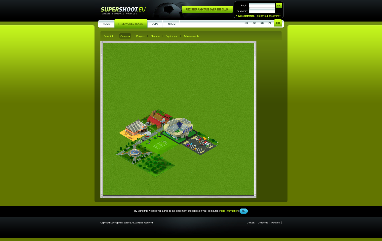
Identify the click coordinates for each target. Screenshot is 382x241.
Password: (242, 11)
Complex (125, 36)
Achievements (191, 36)
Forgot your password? (268, 16)
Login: (244, 5)
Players (140, 36)
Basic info (109, 36)
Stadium (155, 36)
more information (229, 89)
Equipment (171, 36)
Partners (275, 222)
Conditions (263, 222)
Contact (250, 222)
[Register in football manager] (207, 12)
